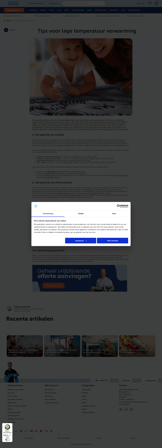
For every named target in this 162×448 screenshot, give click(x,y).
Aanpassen (79, 241)
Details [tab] (81, 213)
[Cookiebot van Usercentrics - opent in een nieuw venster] (118, 206)
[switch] (7, 439)
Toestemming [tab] (48, 213)
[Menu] (11, 424)
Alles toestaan (112, 241)
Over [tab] (114, 213)
